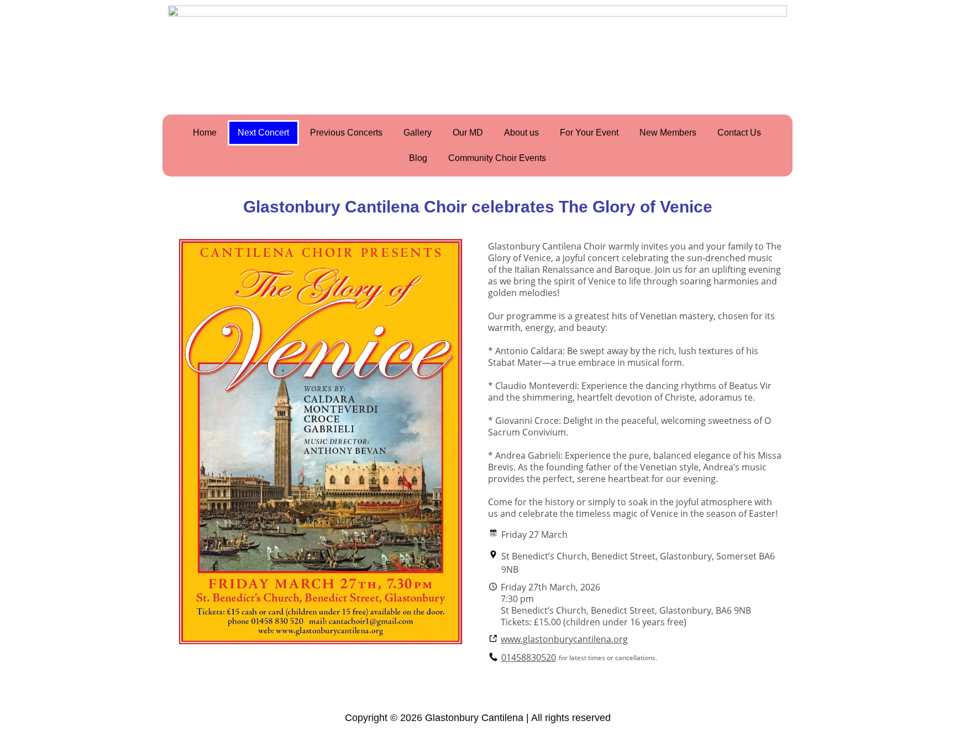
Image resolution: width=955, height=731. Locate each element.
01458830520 (528, 657)
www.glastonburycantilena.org (564, 639)
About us (521, 132)
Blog (418, 158)
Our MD (468, 132)
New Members (667, 132)
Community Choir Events (497, 158)
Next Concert (263, 132)
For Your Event (589, 132)
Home (205, 132)
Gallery (417, 132)
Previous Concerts (346, 132)
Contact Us (739, 132)
